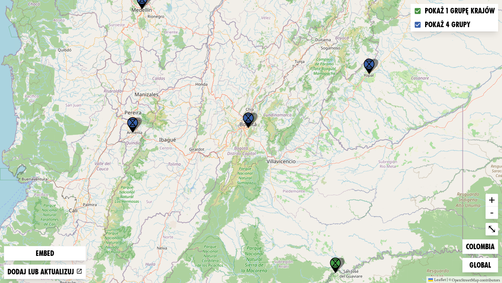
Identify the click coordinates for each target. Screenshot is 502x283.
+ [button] (492, 200)
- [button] (492, 212)
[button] (369, 66)
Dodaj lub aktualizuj (41, 272)
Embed (45, 253)
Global (482, 265)
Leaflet (440, 279)
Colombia (480, 246)
